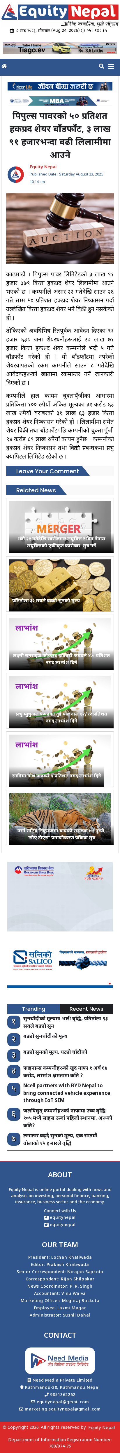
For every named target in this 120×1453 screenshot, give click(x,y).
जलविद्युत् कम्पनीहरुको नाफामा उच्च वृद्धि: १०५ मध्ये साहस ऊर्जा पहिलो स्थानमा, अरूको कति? (67, 1118)
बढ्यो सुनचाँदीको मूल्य (45, 1037)
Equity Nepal (101, 1428)
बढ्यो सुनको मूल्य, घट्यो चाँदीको (55, 1052)
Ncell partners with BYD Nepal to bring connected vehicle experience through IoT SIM (66, 1093)
